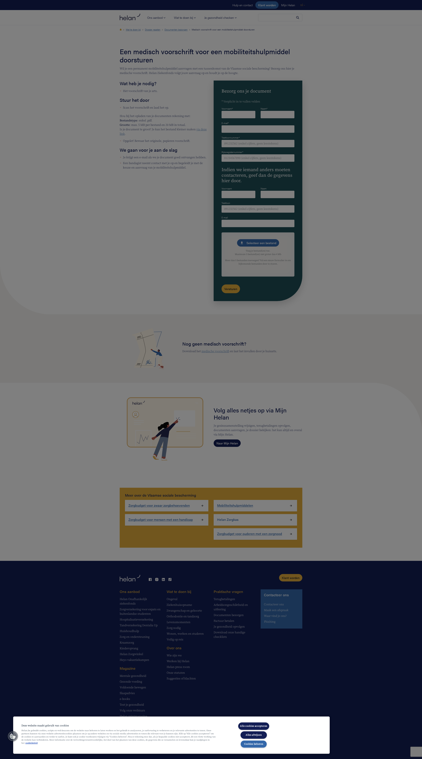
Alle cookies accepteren (253, 726)
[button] (12, 736)
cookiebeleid (31, 743)
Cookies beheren (253, 744)
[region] (171, 735)
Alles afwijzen (254, 734)
